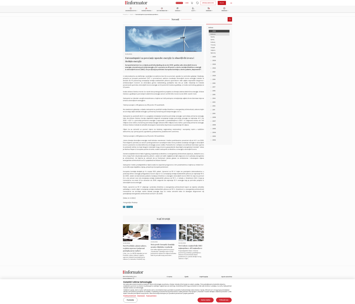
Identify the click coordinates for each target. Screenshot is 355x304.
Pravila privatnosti (129, 296)
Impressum (141, 296)
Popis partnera (151, 296)
